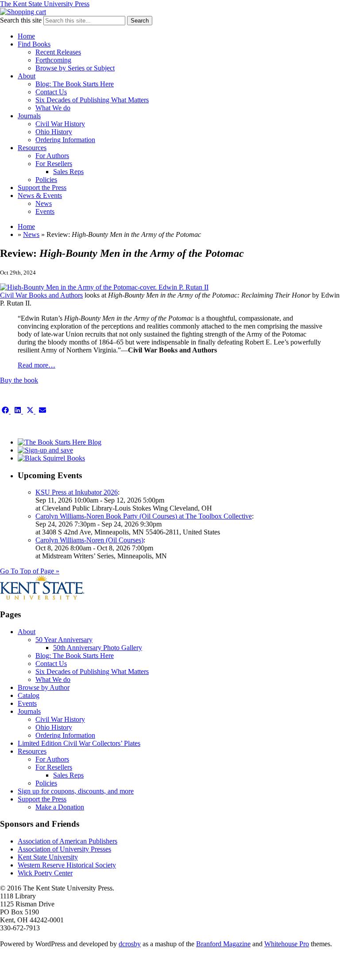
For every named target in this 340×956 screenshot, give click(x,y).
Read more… (36, 365)
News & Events (40, 195)
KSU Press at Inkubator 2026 (76, 492)
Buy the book (19, 380)
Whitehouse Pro (286, 944)
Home (26, 36)
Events (44, 211)
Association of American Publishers (67, 841)
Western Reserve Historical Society (67, 865)
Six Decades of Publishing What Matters (92, 100)
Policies (46, 179)
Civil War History (60, 124)
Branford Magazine (223, 944)
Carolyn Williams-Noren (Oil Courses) (89, 540)
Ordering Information (65, 139)
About (26, 76)
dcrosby (130, 944)
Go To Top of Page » (29, 571)
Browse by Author (44, 687)
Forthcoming (53, 60)
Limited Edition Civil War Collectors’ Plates (79, 743)
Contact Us (51, 92)
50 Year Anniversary (64, 639)
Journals (29, 116)
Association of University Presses (64, 849)
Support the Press (42, 187)
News (43, 203)
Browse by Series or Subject (75, 68)
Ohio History (53, 131)
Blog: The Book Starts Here (74, 84)
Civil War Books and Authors (41, 295)
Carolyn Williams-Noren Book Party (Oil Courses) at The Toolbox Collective (143, 516)
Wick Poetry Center (45, 873)
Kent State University (48, 857)
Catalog (28, 695)
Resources (32, 147)
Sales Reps (68, 171)
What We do (52, 108)
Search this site (21, 20)
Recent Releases (58, 52)
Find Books (34, 44)
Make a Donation (59, 807)
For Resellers (53, 163)
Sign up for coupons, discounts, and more (76, 791)
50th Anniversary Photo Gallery (97, 647)
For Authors (52, 155)
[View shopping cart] (23, 11)
